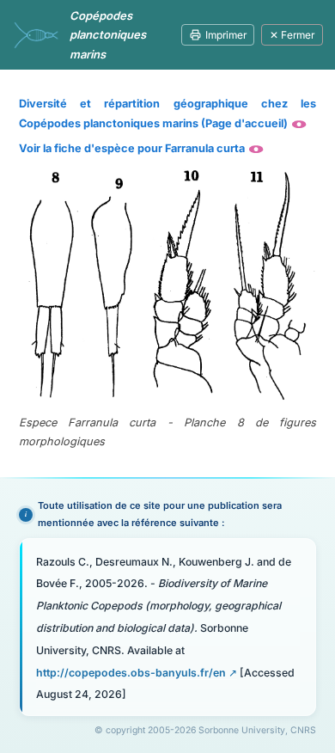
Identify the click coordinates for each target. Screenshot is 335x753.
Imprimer (226, 34)
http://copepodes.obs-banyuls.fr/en (131, 672)
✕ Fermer (292, 34)
